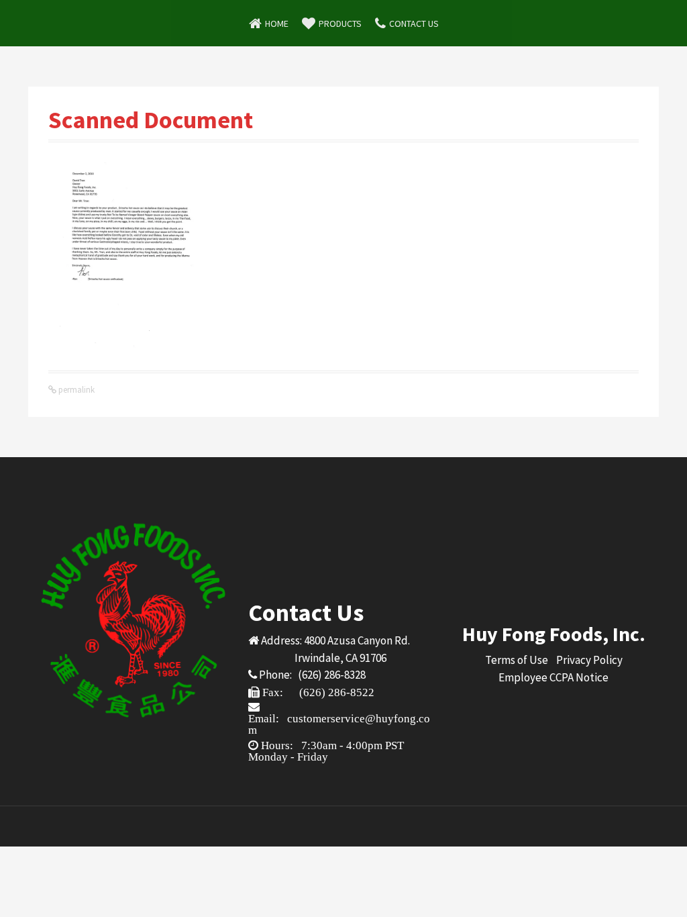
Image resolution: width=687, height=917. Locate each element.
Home (276, 23)
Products (340, 23)
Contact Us (414, 23)
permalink (75, 389)
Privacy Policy (589, 660)
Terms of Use (516, 660)
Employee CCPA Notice (553, 677)
